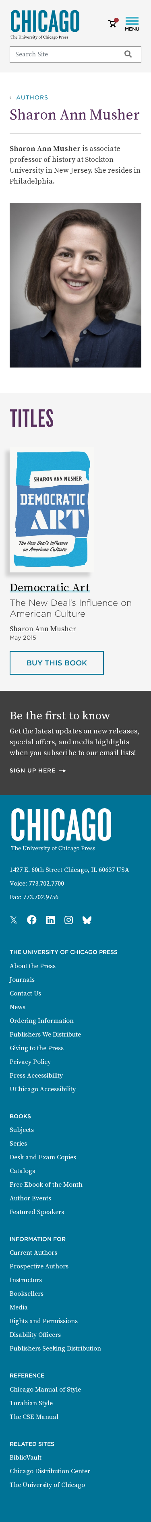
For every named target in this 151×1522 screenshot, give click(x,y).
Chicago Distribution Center (50, 1471)
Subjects (22, 1130)
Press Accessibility (36, 1076)
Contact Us (25, 993)
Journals (22, 980)
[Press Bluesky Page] (87, 920)
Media (19, 1307)
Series (18, 1144)
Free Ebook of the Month (46, 1185)
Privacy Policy (30, 1062)
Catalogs (22, 1171)
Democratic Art (50, 588)
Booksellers (26, 1294)
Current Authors (33, 1253)
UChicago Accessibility (43, 1089)
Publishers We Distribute (45, 1034)
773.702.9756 (40, 897)
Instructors (26, 1280)
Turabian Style (31, 1403)
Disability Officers (35, 1335)
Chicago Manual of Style (45, 1390)
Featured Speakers (37, 1212)
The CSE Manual (34, 1417)
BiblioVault (25, 1458)
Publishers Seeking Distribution (55, 1348)
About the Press (33, 966)
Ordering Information (42, 1021)
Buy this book (65, 662)
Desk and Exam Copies (43, 1157)
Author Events (30, 1198)
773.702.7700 (46, 884)
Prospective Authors (39, 1266)
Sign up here (38, 770)
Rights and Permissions (44, 1321)
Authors (32, 97)
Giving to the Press (37, 1048)
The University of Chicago (47, 1485)
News (17, 1007)
